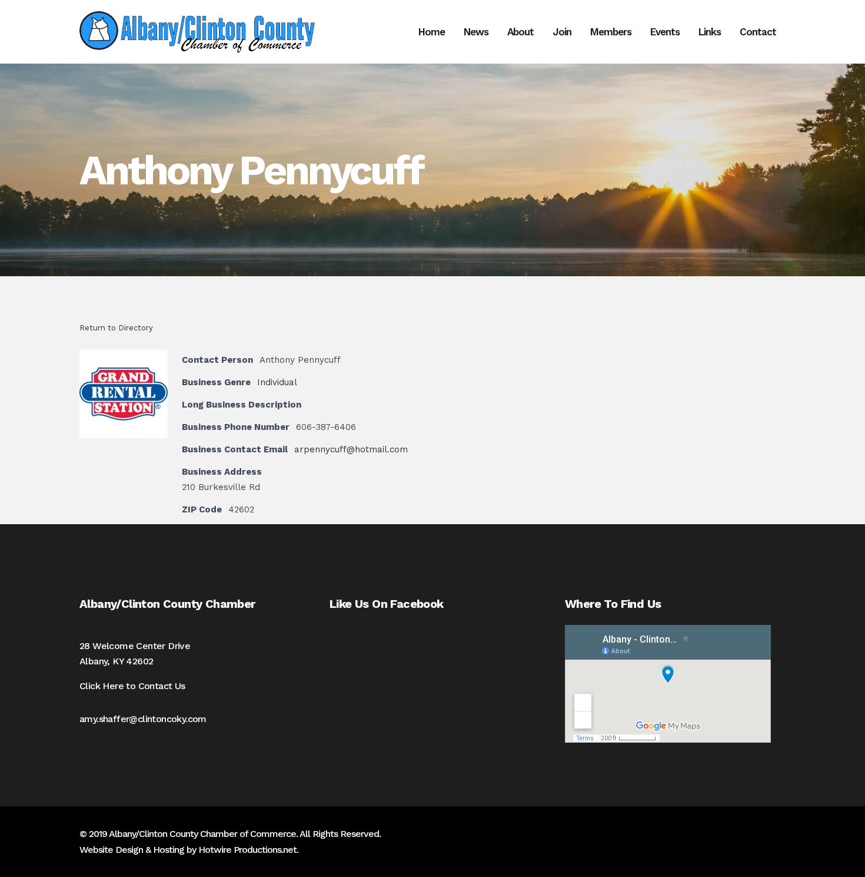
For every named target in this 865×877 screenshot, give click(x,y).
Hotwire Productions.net (247, 849)
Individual (277, 382)
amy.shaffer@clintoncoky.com (143, 718)
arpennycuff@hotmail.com (351, 449)
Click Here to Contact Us (132, 685)
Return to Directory (116, 327)
